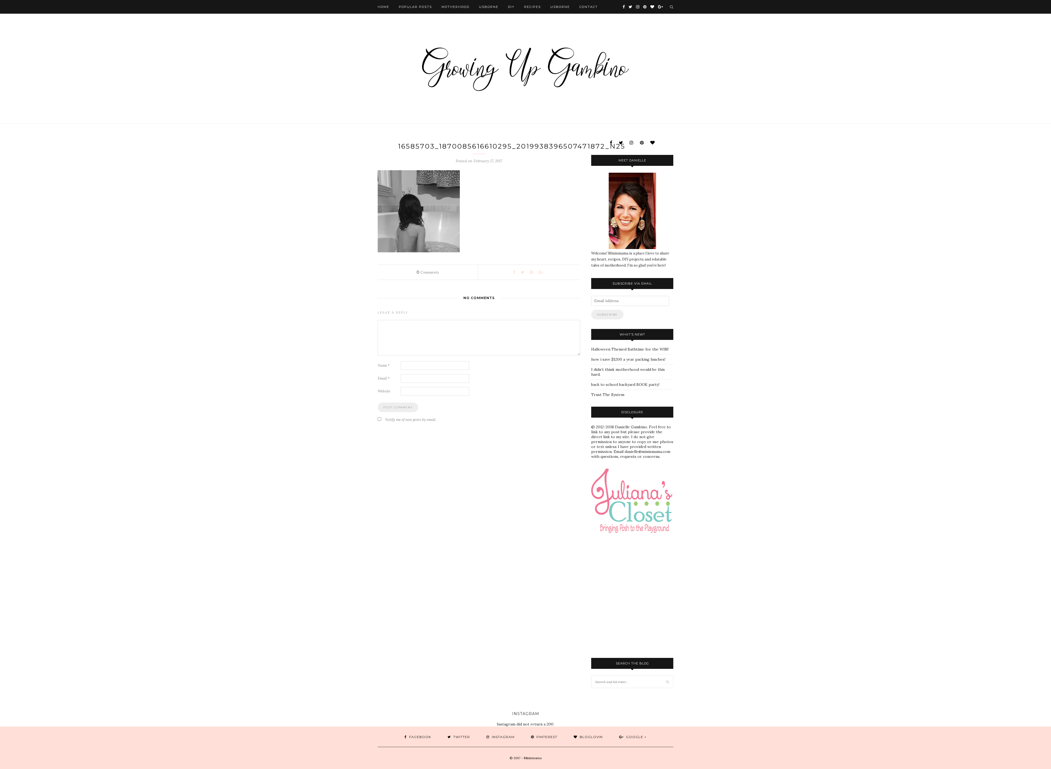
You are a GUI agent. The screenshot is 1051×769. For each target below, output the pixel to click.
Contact (588, 7)
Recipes (532, 7)
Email (384, 378)
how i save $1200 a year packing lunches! (628, 359)
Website (384, 391)
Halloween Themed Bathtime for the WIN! (630, 349)
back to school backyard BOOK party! (625, 384)
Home (383, 7)
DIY (511, 7)
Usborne (488, 7)
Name (384, 365)
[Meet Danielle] (632, 211)
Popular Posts (415, 7)
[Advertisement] (625, 613)
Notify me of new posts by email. (410, 419)
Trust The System (607, 394)
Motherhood (455, 7)
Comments (428, 272)
